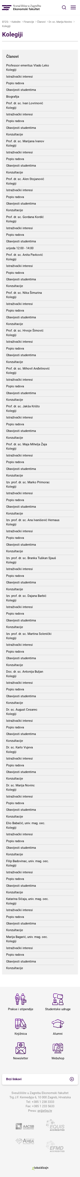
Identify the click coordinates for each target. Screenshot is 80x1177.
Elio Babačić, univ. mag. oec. (25, 823)
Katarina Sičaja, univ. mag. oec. (27, 899)
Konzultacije (14, 134)
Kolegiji (6, 26)
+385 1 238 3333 (43, 1102)
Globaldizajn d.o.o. (40, 1168)
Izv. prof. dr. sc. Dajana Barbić (26, 596)
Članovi (41, 21)
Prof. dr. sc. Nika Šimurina (24, 293)
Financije (29, 21)
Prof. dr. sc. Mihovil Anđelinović (28, 368)
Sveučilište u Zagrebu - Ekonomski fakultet (21, 7)
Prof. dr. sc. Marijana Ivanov (25, 141)
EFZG (5, 21)
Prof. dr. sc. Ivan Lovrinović (24, 103)
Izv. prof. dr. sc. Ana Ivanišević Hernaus (32, 520)
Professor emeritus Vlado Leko (27, 65)
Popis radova (15, 83)
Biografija (12, 96)
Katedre (16, 21)
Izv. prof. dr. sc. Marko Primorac (28, 482)
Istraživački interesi (19, 76)
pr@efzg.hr (45, 1111)
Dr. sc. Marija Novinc (60, 21)
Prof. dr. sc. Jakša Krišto (23, 406)
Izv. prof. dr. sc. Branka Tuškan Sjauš (31, 558)
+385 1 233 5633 (43, 1106)
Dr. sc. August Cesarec (21, 709)
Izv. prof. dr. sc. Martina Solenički (28, 634)
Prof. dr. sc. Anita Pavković (24, 255)
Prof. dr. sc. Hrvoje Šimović (24, 330)
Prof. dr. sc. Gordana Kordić (25, 217)
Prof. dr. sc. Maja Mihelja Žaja (26, 444)
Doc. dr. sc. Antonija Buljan (24, 671)
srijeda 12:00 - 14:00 (19, 248)
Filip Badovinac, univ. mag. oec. (27, 861)
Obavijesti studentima (21, 90)
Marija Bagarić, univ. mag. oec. (27, 937)
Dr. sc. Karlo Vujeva (19, 747)
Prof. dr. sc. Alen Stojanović (25, 179)
